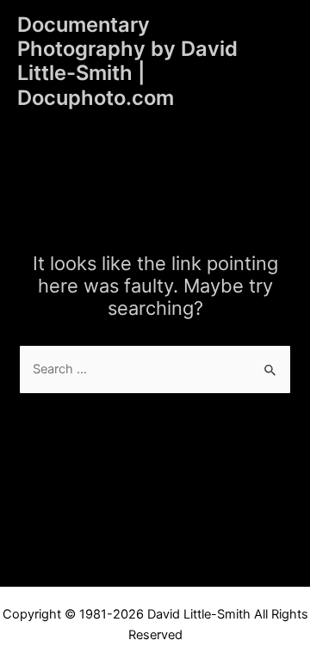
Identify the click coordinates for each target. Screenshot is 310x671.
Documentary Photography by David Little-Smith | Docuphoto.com (127, 61)
